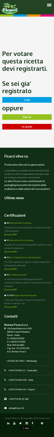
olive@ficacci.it (16, 408)
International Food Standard (22, 240)
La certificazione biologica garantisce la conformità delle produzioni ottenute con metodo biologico (27, 282)
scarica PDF (11, 234)
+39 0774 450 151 (17, 389)
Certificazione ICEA (18, 275)
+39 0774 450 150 (17, 379)
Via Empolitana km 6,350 (19, 328)
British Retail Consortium (21, 223)
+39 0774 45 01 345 (19, 398)
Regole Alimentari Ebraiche (25, 295)
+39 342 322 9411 (15, 360)
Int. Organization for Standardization (25, 257)
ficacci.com (44, 418)
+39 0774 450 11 (16, 370)
